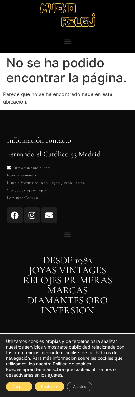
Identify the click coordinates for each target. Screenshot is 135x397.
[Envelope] (49, 215)
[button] (67, 41)
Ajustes (79, 386)
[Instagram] (32, 215)
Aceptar (19, 386)
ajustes (55, 375)
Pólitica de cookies (72, 363)
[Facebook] (15, 215)
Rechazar (49, 386)
